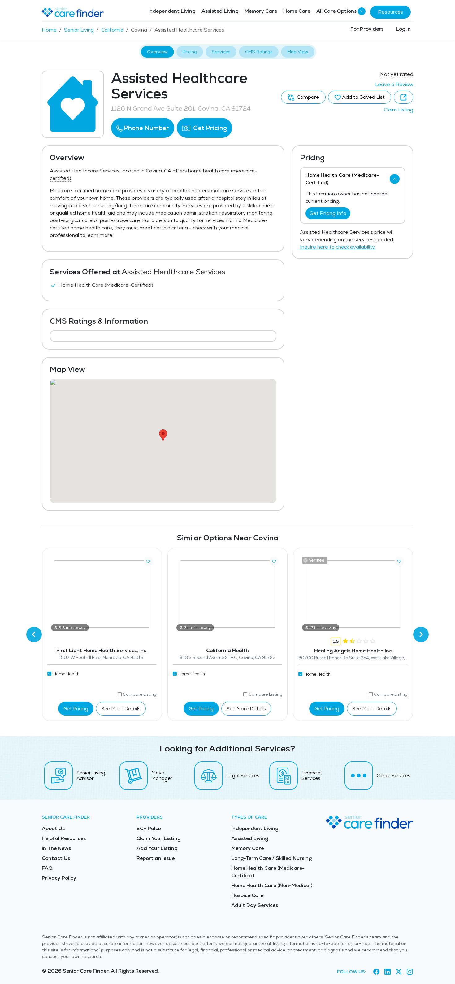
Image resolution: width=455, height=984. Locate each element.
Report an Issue (155, 858)
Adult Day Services (254, 905)
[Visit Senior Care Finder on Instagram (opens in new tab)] (410, 972)
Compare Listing (140, 694)
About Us (53, 828)
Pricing (190, 51)
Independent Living (171, 11)
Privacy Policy (59, 878)
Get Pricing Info (328, 213)
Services (221, 51)
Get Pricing (209, 128)
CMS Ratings (258, 51)
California (112, 30)
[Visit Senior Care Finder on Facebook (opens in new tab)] (376, 972)
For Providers (367, 29)
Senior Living (79, 30)
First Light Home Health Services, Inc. (102, 650)
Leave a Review (394, 84)
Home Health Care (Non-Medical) (271, 885)
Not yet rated (396, 74)
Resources (390, 12)
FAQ (47, 868)
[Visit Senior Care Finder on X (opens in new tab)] (399, 972)
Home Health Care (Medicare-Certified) (268, 872)
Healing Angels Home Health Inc (353, 650)
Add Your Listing (156, 848)
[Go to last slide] (34, 634)
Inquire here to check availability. (337, 247)
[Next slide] (421, 634)
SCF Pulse (148, 828)
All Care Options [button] (336, 11)
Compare (307, 97)
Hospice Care (247, 895)
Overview (157, 51)
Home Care (296, 11)
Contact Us (56, 858)
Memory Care (261, 11)
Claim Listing (398, 110)
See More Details (121, 709)
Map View (297, 51)
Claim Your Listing (158, 838)
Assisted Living (220, 11)
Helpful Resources (64, 838)
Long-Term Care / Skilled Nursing (271, 858)
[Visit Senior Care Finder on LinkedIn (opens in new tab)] (387, 972)
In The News (56, 848)
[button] (142, 128)
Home (49, 30)
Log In (403, 29)
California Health (227, 650)
